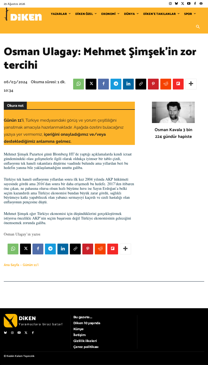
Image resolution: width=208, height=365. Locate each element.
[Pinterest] (153, 84)
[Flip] (178, 84)
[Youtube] (189, 4)
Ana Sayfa (11, 265)
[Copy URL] (140, 84)
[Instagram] (170, 4)
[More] (191, 84)
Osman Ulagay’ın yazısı (22, 234)
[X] (91, 84)
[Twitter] (183, 4)
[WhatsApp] (78, 84)
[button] (197, 27)
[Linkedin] (128, 84)
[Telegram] (115, 84)
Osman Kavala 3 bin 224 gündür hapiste (173, 133)
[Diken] (23, 14)
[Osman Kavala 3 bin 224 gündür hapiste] (173, 112)
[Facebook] (195, 4)
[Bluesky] (176, 4)
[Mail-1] (201, 4)
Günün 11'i (30, 265)
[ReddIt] (165, 84)
